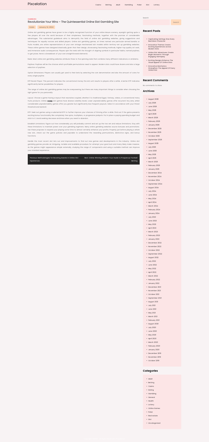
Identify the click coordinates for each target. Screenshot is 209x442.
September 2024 (155, 184)
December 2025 (155, 128)
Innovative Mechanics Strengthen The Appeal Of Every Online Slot (161, 68)
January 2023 (153, 239)
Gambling (129, 5)
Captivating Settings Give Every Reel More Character (161, 40)
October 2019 (153, 361)
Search (146, 18)
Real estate (153, 416)
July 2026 (152, 103)
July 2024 (152, 191)
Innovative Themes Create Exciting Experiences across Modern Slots (159, 47)
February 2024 (154, 210)
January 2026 (153, 125)
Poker (139, 5)
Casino (98, 5)
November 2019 (154, 357)
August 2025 (153, 143)
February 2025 (154, 165)
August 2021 (153, 302)
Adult (118, 5)
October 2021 (153, 294)
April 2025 (152, 158)
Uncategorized (154, 423)
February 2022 (154, 280)
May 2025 (152, 154)
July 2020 (152, 327)
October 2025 (154, 136)
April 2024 (152, 202)
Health (151, 401)
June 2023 (152, 221)
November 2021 (154, 291)
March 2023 (153, 232)
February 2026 (154, 121)
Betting (109, 5)
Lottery (157, 5)
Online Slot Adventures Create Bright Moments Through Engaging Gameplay (161, 54)
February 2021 (154, 320)
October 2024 (154, 180)
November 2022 (154, 246)
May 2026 (152, 110)
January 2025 (153, 169)
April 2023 (152, 228)
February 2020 (154, 346)
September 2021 (155, 298)
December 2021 (154, 287)
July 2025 (152, 147)
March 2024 (153, 206)
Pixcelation (37, 3)
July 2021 (152, 305)
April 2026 (152, 114)
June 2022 (152, 265)
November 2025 (154, 132)
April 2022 (152, 272)
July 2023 (152, 217)
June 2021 (152, 309)
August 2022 (153, 257)
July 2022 (152, 261)
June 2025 (152, 151)
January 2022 (153, 283)
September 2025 (155, 140)
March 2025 (153, 162)
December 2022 (155, 243)
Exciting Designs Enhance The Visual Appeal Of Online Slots (160, 61)
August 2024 (153, 187)
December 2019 (154, 353)
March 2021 (153, 316)
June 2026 (152, 106)
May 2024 (152, 198)
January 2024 (154, 213)
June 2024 (152, 195)
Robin (31, 27)
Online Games (154, 408)
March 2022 (153, 276)
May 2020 (152, 335)
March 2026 (153, 118)
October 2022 (154, 250)
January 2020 (153, 350)
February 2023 (154, 235)
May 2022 (152, 268)
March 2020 (153, 342)
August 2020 (153, 324)
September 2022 (155, 254)
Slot (147, 5)
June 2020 (152, 331)
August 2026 (153, 99)
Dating (151, 390)
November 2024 (155, 176)
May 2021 (152, 313)
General (151, 397)
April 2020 (152, 338)
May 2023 (152, 224)
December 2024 (155, 173)
